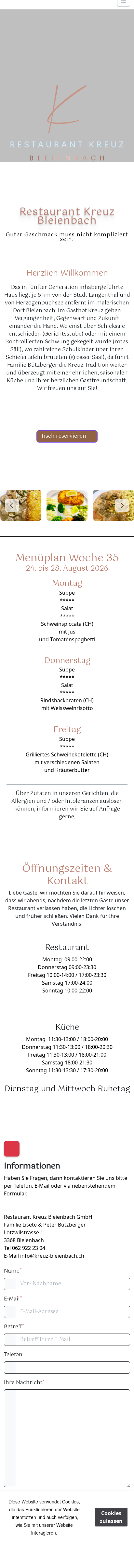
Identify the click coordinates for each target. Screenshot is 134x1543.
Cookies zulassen (111, 1517)
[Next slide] (122, 505)
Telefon (13, 1355)
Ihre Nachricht (24, 1383)
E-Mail (13, 1299)
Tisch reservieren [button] (63, 436)
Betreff (14, 1327)
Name (12, 1271)
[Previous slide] (12, 505)
